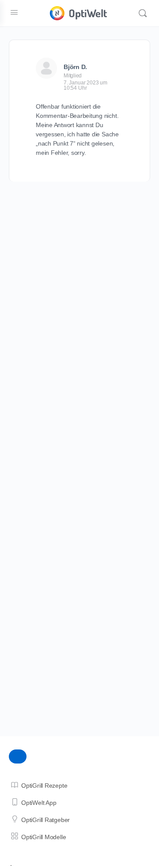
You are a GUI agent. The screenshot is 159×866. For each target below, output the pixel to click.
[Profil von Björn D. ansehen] (46, 68)
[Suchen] (142, 13)
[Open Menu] (14, 12)
